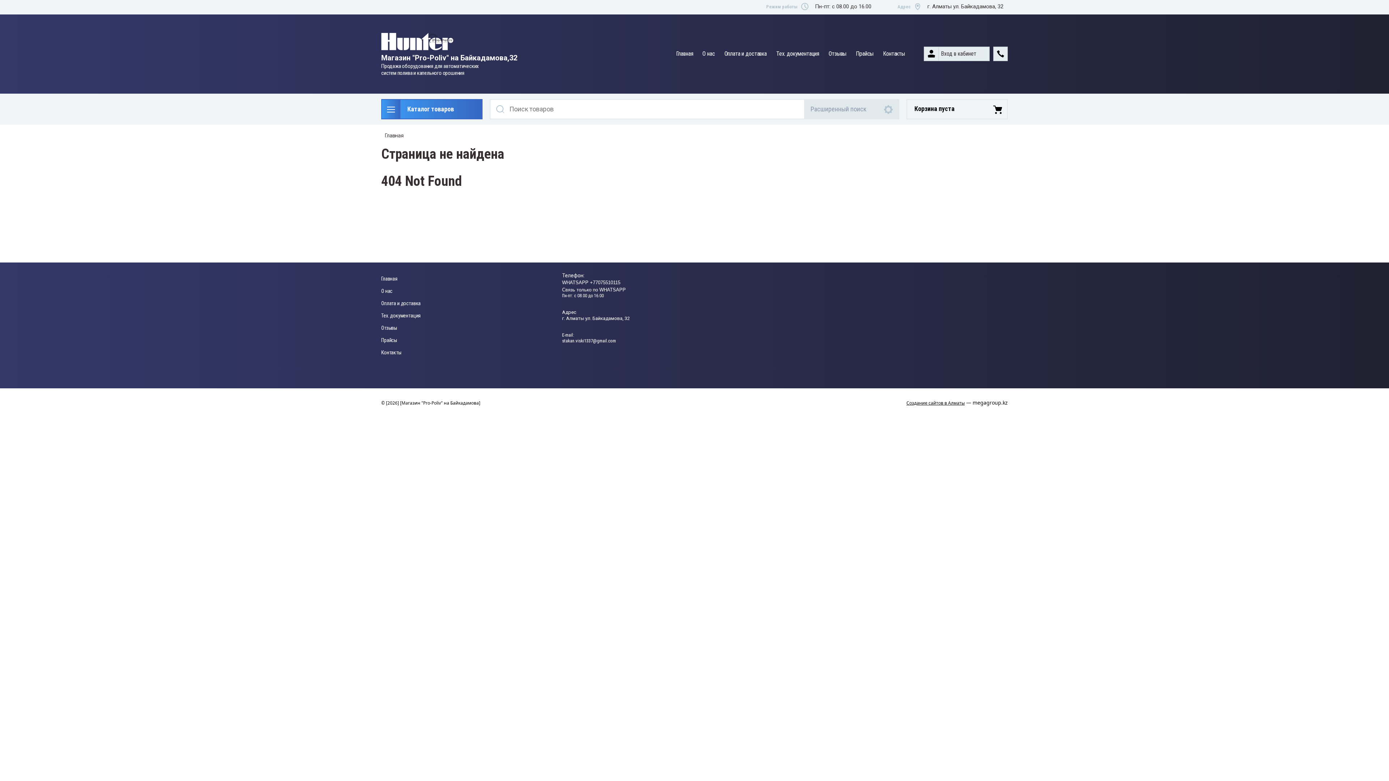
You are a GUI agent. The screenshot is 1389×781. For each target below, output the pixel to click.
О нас (708, 53)
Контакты (894, 53)
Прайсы (865, 53)
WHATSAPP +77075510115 (591, 282)
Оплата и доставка (746, 53)
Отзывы (837, 53)
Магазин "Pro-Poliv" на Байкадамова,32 (449, 58)
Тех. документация (797, 53)
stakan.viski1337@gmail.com (589, 340)
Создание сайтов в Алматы (935, 403)
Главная (684, 53)
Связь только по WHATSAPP (594, 290)
